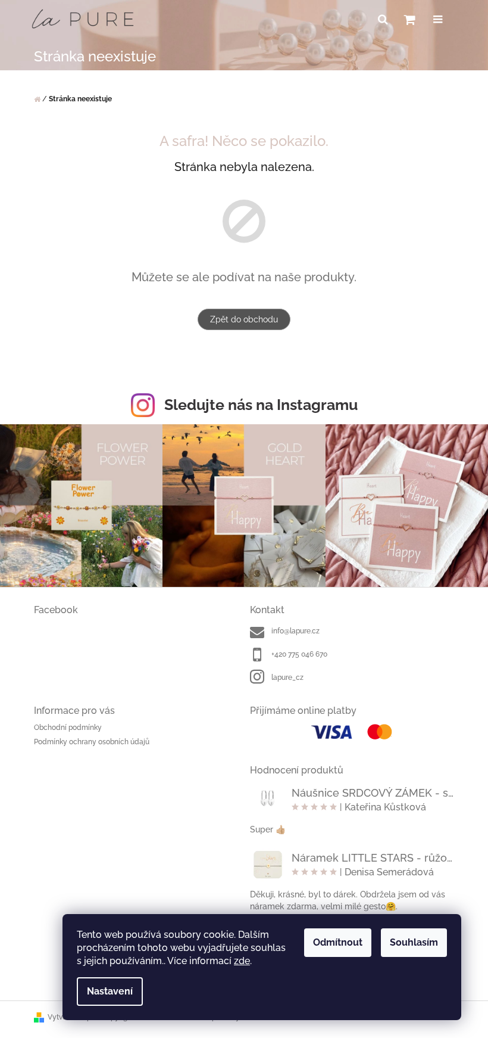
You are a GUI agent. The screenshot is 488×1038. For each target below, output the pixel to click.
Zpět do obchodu (244, 319)
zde (242, 960)
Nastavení (110, 991)
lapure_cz (287, 677)
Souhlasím (414, 942)
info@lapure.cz (295, 631)
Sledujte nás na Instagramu (261, 405)
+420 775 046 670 (299, 654)
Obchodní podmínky (68, 727)
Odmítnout (337, 942)
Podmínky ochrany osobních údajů (91, 742)
